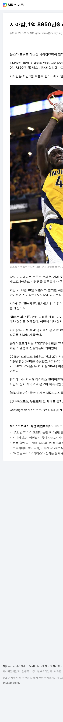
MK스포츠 (16, 5)
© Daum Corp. (11, 682)
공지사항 (55, 666)
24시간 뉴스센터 (38, 666)
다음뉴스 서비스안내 (14, 666)
